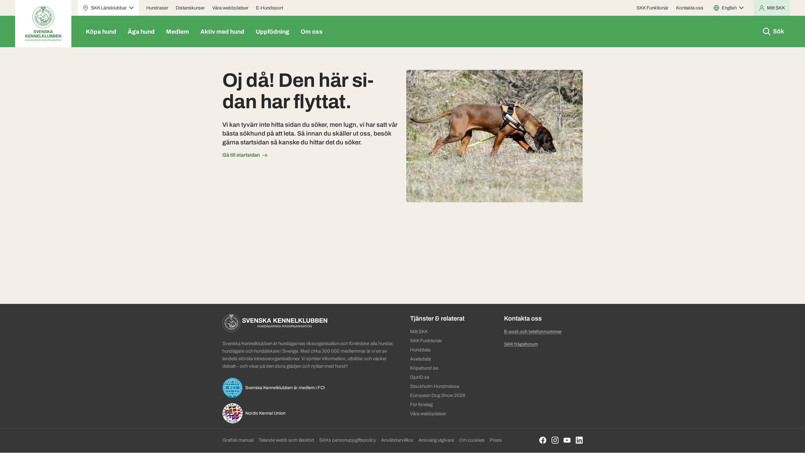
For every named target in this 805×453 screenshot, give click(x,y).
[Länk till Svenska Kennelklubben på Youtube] (567, 440)
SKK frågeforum (521, 344)
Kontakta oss (689, 7)
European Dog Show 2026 (437, 395)
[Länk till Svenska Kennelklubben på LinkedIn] (579, 440)
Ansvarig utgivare (436, 440)
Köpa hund (101, 31)
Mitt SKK (419, 331)
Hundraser (157, 7)
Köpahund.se (424, 368)
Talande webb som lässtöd (286, 440)
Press (496, 440)
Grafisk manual (237, 440)
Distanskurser (190, 7)
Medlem (177, 31)
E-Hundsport (269, 7)
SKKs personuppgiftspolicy (347, 440)
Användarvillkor (397, 440)
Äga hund (141, 31)
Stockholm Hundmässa (434, 386)
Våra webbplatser (230, 7)
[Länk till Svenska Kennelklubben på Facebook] (543, 440)
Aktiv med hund (222, 31)
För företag (421, 404)
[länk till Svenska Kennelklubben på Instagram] (555, 440)
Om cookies (472, 440)
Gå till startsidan (241, 155)
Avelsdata (420, 358)
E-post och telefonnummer (533, 331)
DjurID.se (419, 377)
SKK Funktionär (652, 7)
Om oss (312, 31)
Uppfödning (272, 31)
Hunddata (420, 349)
